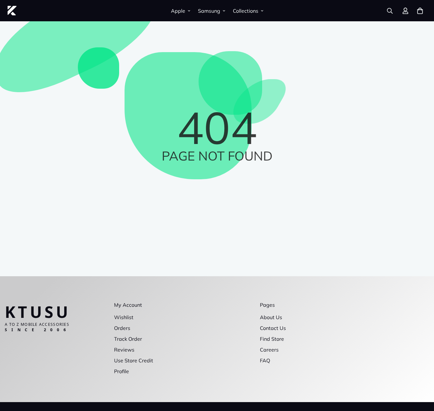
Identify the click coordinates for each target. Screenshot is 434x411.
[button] (420, 10)
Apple (178, 11)
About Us (271, 317)
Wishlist (123, 317)
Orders (122, 328)
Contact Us (273, 328)
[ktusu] (12, 10)
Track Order (128, 339)
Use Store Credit (133, 360)
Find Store (272, 339)
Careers (269, 349)
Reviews (124, 349)
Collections (245, 11)
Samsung (209, 11)
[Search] (390, 11)
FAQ (265, 360)
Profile (121, 371)
